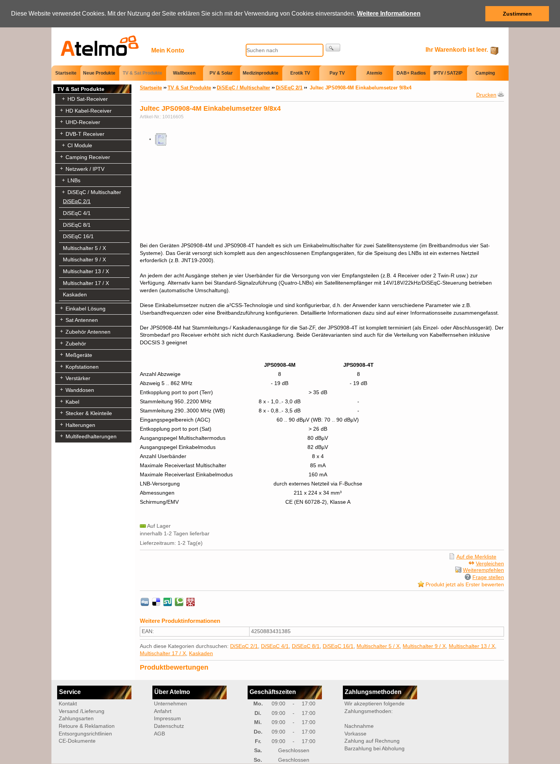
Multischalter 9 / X (84, 259)
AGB (159, 734)
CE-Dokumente (77, 741)
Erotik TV (300, 73)
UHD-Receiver (83, 122)
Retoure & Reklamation (87, 726)
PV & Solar (221, 73)
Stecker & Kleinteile (89, 413)
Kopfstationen (82, 367)
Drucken (486, 95)
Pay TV (337, 73)
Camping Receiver (88, 157)
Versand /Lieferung (81, 711)
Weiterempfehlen (483, 570)
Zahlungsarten (76, 718)
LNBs (73, 180)
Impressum (167, 718)
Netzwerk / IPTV (85, 169)
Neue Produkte (99, 73)
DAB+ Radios (411, 73)
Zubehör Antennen (88, 332)
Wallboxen (184, 73)
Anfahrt (162, 711)
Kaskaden (75, 294)
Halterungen (80, 425)
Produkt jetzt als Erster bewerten (465, 584)
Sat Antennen (82, 320)
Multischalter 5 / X (84, 248)
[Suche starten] (333, 47)
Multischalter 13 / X (86, 271)
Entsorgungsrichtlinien (85, 734)
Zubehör (76, 344)
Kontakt (68, 703)
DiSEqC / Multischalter (94, 192)
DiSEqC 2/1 (77, 201)
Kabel (72, 402)
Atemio (374, 73)
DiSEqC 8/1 (77, 225)
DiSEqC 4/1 (77, 213)
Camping (485, 73)
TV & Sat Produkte (142, 73)
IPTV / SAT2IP (448, 73)
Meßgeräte (79, 355)
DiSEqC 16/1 (78, 236)
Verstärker (78, 378)
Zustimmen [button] (517, 14)
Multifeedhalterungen (91, 436)
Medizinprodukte (260, 73)
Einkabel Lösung (86, 309)
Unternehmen (170, 703)
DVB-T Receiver (85, 134)
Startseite (66, 72)
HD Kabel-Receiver (89, 111)
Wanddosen (80, 390)
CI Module (79, 145)
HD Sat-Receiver (87, 99)
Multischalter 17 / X (86, 283)
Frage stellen (488, 577)
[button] (423, 14)
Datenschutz (169, 726)
